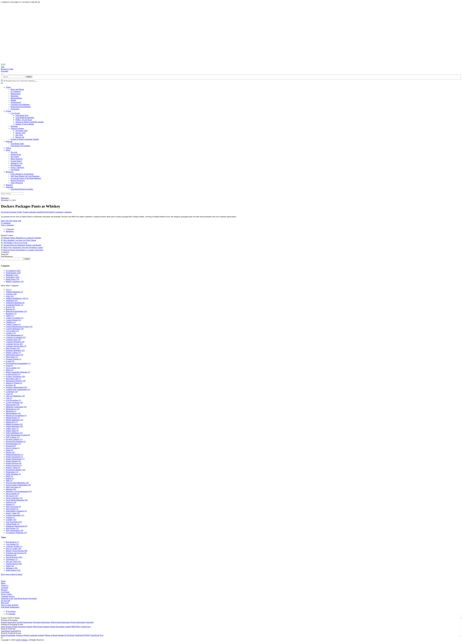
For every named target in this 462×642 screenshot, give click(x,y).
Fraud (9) (9, 366)
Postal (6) (9, 450)
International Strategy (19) (16, 381)
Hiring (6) (9, 370)
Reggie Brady (16, 154)
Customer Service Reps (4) (16, 346)
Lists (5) (9, 398)
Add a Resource (17, 183)
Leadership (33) (12, 392)
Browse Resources (18, 180)
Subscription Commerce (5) (16, 511)
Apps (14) (9, 296)
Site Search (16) (12, 496)
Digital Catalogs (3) (13, 353)
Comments (67, 212)
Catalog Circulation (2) (14, 318)
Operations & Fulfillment (20, 105)
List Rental (5, 592)
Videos (8, 148)
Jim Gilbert (15, 157)
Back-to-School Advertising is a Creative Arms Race (23, 250)
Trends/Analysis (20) (14, 564)
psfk (19, 221)
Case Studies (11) (12, 544)
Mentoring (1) (11, 411)
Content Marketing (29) (15, 329)
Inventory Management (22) (16, 387)
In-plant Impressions (24, 622)
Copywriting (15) (12, 331)
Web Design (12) (12, 528)
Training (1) (10, 517)
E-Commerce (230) (13, 271)
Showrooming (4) (12, 494)
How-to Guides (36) (13, 549)
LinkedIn (11, 614)
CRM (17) (10, 316)
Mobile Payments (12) (14, 424)
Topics (8, 87)
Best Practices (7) (12, 542)
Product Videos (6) (13, 468)
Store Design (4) (12, 509)
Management (15, 94)
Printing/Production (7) (14, 455)
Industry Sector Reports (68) (16, 551)
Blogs (8, 150)
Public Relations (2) (13, 474)
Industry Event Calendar (24, 124)
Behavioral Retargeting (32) (16, 311)
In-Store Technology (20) (15, 376)
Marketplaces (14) (12, 409)
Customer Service (7, 596)
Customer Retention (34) (15, 342)
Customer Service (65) (14, 344)
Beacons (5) (10, 309)
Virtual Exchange (17, 128)
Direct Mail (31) (12, 357)
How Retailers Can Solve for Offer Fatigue (19, 240)
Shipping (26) (11, 489)
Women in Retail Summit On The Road (59, 635)
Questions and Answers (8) (16, 553)
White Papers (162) (13, 570)
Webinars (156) (11, 568)
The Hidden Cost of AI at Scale (15, 243)
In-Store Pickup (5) (13, 374)
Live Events (15, 113)
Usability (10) (11, 520)
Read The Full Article (9, 221)
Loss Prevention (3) (13, 400)
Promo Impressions (78, 622)
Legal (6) (9, 394)
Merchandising (16, 98)
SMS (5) (9, 481)
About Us (4, 585)
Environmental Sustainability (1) (18, 363)
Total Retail (5, 631)
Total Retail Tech (21, 115)
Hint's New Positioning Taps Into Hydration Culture (23, 247)
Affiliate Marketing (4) (14, 292)
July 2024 (19, 135)
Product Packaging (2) (14, 457)
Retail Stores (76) (12, 279)
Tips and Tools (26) (13, 562)
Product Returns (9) (13, 461)
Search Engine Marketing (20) (17, 483)
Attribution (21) (12, 300)
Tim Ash (14, 152)
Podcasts (9, 141)
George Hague (16, 161)
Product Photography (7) (15, 459)
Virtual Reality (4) (12, 524)
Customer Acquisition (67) (16, 337)
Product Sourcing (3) (14, 465)
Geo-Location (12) (13, 368)
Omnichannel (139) (13, 273)
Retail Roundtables (8, 635)
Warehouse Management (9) (16, 526)
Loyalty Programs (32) (14, 402)
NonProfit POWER (82, 635)
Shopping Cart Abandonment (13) (19, 491)
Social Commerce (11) (14, 498)
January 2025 (20, 133)
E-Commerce (16, 92)
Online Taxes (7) (12, 428)
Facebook (12, 611)
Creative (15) (11, 333)
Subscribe (9, 187)
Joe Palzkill (15, 170)
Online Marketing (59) (14, 426)
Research (9, 185)
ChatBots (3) (11, 322)
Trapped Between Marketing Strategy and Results (22, 245)
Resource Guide (7, 69)
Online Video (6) (12, 431)
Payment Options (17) (14, 439)
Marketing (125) (12, 275)
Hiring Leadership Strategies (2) (18, 372)
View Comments (7, 225)
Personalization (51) (13, 444)
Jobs (2, 67)
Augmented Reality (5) (14, 305)
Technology (15, 109)
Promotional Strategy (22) (15, 470)
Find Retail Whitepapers (10, 607)
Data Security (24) (13, 348)
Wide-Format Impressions (60, 622)
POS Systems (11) (13, 437)
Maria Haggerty (17, 159)
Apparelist (89, 622)
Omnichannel (16, 102)
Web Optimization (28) (14, 530)
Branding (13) (11, 314)
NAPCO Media (21, 640)
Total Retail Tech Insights (20, 146)
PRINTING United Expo (81, 627)
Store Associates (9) (13, 507)
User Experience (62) (14, 522)
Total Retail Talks (17, 144)
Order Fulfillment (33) (14, 433)
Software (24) (11, 502)
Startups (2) (10, 504)
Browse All (19, 137)
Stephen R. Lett (16, 163)
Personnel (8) (11, 446)
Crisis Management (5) (14, 335)
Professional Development (21, 107)
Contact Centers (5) (13, 324)
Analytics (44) (11, 294)
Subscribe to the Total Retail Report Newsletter (19, 598)
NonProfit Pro (15, 631)
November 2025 (21, 131)
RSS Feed (5, 603)
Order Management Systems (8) (18, 435)
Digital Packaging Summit (22, 627)
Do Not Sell (5, 601)
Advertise (4, 71)
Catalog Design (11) (13, 320)
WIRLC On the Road (23, 120)
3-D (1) (8, 290)
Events (8, 111)
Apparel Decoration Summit (60, 627)
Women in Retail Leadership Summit (30, 635)
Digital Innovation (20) (14, 355)
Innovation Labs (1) (13, 379)
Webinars (14, 126)
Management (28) (12, 405)
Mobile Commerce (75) (15, 281)
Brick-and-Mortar (17, 89)
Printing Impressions (8, 622)
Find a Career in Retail (9, 605)
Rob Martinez (16, 165)
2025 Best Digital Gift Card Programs (25, 176)
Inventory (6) (11, 385)
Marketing (14, 96)
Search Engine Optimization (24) (18, 485)
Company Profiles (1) (14, 546)
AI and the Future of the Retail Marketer (26, 178)
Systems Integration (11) (15, 515)
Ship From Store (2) (13, 487)
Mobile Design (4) (13, 418)
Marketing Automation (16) (16, 407)
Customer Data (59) (13, 340)
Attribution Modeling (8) (15, 303)
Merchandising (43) (13, 413)
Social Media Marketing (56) (17, 500)
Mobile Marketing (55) (14, 420)
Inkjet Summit (6, 627)
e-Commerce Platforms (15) (16, 533)
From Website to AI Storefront (22, 174)
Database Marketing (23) (15, 350)
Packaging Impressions (41, 622)
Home (3, 581)
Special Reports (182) (14, 557)
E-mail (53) (10, 361)
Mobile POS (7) (12, 422)
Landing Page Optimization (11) (18, 389)
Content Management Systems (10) (19, 327)
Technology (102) (12, 277)
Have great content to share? (11, 574)
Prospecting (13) (12, 472)
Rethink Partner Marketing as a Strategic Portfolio (22, 238)
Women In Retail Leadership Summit (29, 122)
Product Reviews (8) (13, 463)
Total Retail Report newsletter (22, 189)
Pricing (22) (10, 452)
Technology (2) (11, 559)
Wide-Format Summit (41, 627)
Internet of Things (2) (14, 383)
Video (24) (10, 566)
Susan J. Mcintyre (17, 167)
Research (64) (11, 555)
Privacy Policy (6, 594)
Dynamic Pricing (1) (13, 359)
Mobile (13, 100)
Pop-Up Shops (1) (13, 448)
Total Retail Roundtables (24, 118)
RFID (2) (9, 476)
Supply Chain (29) (13, 513)
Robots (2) (10, 478)
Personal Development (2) (16, 441)
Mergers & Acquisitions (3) (16, 415)
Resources (10, 172)
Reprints (4, 590)
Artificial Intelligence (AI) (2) (17, 298)
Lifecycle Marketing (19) (15, 396)
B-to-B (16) (10, 307)
